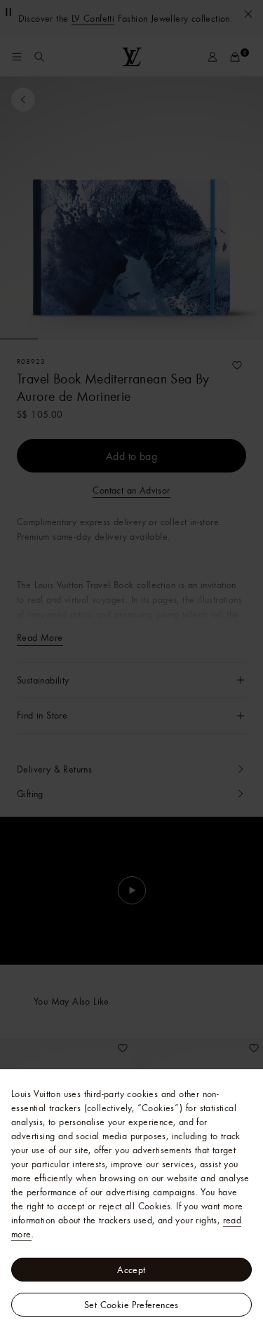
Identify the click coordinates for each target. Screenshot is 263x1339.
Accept (131, 1269)
